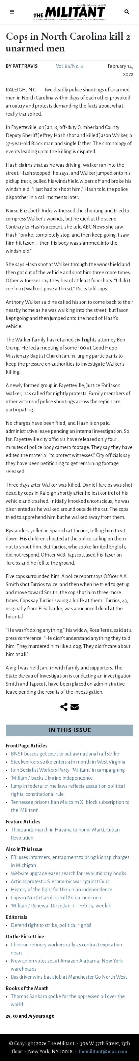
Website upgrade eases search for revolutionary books (68, 873)
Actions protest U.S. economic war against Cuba (60, 881)
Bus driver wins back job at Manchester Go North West (69, 977)
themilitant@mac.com (103, 1051)
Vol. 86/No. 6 (69, 66)
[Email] (75, 707)
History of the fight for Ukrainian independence (61, 889)
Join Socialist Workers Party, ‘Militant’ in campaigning (68, 770)
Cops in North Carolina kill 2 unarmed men (56, 897)
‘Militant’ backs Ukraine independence (52, 778)
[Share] (63, 707)
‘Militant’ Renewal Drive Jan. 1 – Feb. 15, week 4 (61, 905)
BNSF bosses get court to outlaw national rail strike (65, 754)
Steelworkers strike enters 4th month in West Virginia (68, 762)
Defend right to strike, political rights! (51, 925)
